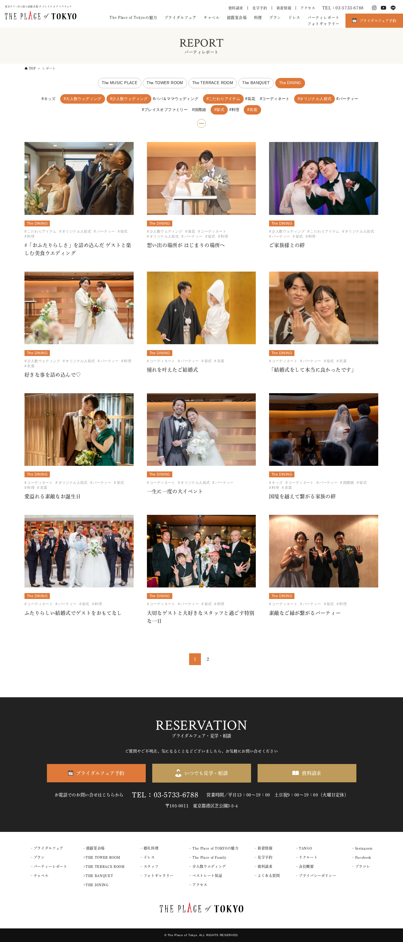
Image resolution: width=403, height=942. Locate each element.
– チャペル (40, 875)
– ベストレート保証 (205, 875)
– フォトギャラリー (156, 875)
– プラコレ (361, 866)
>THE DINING (96, 885)
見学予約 (259, 8)
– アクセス (198, 885)
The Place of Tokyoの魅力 (133, 17)
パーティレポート (323, 17)
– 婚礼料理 (149, 848)
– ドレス (147, 857)
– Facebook (361, 857)
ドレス (294, 17)
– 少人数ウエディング (207, 866)
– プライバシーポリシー (316, 875)
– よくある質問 (267, 875)
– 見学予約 (264, 857)
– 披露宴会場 (94, 848)
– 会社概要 (305, 866)
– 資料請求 (264, 866)
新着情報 (283, 8)
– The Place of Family (207, 857)
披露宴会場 (237, 17)
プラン (275, 17)
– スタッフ (149, 866)
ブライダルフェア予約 (378, 20)
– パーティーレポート (49, 866)
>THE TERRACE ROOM (104, 866)
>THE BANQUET (98, 875)
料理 (258, 17)
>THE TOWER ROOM (101, 857)
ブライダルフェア (180, 17)
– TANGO (304, 848)
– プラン (38, 857)
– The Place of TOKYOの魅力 (214, 848)
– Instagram (362, 848)
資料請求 (235, 8)
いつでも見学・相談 (206, 773)
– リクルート (306, 857)
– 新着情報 (264, 848)
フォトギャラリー (323, 24)
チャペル (212, 17)
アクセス (307, 8)
